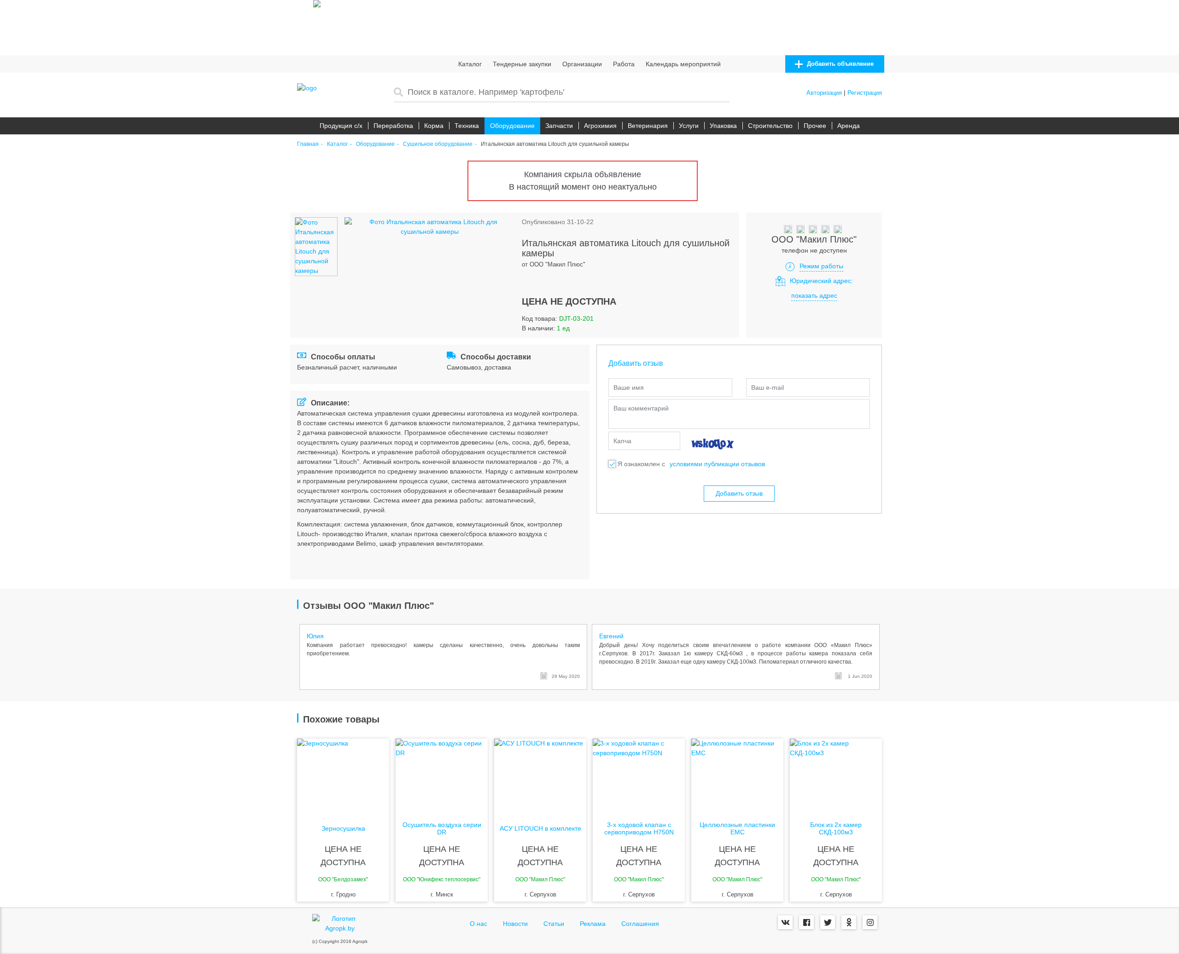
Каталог (470, 64)
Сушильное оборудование (438, 144)
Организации (582, 64)
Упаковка (723, 125)
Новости (515, 923)
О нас (478, 923)
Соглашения (640, 923)
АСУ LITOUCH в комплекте (540, 828)
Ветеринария (648, 125)
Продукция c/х (341, 125)
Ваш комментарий (641, 408)
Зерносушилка (343, 828)
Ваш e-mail (767, 387)
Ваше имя (628, 387)
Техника (467, 125)
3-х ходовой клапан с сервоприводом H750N (639, 828)
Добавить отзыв (739, 493)
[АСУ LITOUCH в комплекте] (540, 775)
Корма (434, 125)
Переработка (393, 125)
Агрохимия (600, 125)
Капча (622, 441)
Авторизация (824, 92)
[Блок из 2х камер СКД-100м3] (836, 775)
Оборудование (512, 125)
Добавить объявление (839, 63)
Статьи (553, 923)
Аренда (848, 125)
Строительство (770, 125)
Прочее (815, 125)
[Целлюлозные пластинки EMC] (737, 775)
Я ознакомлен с (641, 464)
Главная (308, 144)
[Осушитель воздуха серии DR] (442, 775)
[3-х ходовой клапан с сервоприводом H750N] (639, 775)
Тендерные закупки (522, 64)
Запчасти (559, 125)
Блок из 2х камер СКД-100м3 (836, 828)
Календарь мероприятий (683, 64)
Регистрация (864, 92)
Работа (624, 64)
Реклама (593, 923)
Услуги (689, 125)
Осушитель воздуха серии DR (442, 828)
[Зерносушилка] (343, 775)
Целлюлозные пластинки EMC (737, 828)
